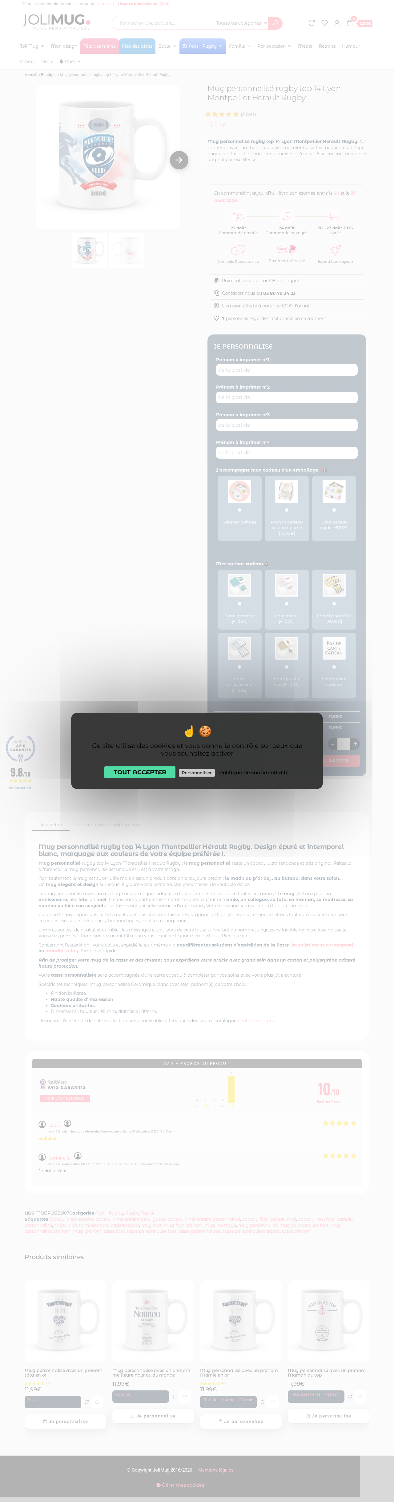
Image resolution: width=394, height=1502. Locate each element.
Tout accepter (140, 772)
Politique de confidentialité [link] (254, 773)
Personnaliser (197, 772)
